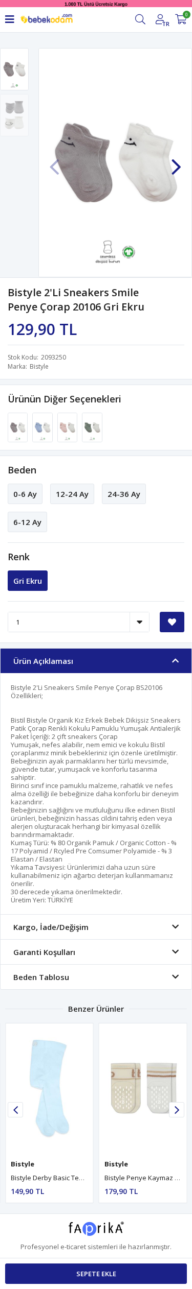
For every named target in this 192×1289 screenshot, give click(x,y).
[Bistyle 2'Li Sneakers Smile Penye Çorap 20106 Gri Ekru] (18, 427)
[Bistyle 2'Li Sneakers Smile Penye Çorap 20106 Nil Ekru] (91, 427)
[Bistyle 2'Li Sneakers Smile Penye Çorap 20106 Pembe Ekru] (68, 427)
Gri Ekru (27, 581)
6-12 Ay (27, 522)
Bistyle (39, 366)
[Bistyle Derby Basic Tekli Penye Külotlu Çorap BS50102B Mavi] (49, 1088)
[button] (176, 162)
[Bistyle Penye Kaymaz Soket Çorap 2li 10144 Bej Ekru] (143, 1088)
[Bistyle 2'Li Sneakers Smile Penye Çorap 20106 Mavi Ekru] (43, 427)
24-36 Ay (124, 494)
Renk (19, 557)
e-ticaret (73, 1246)
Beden (22, 470)
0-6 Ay (25, 494)
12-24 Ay (72, 494)
